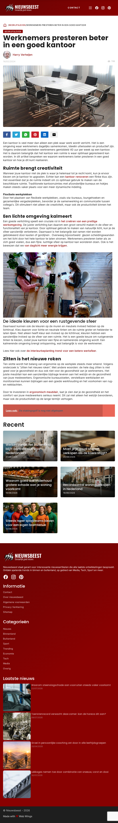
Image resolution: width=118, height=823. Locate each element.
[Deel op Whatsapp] (26, 135)
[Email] (54, 135)
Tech (6, 658)
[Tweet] (16, 135)
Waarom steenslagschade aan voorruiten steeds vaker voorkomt (71, 685)
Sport (6, 643)
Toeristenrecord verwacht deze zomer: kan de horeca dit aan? (68, 714)
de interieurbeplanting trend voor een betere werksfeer (61, 350)
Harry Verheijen (22, 54)
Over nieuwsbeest (13, 597)
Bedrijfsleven (17, 25)
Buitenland (9, 638)
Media (6, 663)
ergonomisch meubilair (44, 392)
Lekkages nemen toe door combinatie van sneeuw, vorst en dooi (69, 772)
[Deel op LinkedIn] (44, 135)
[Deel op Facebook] (7, 135)
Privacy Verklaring (13, 607)
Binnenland (9, 633)
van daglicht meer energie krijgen (46, 245)
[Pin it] (35, 135)
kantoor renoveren (76, 176)
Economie (8, 653)
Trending (8, 648)
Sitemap (7, 611)
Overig (7, 668)
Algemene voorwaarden (16, 602)
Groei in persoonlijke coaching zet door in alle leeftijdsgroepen (68, 742)
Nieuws (7, 628)
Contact (74, 7)
